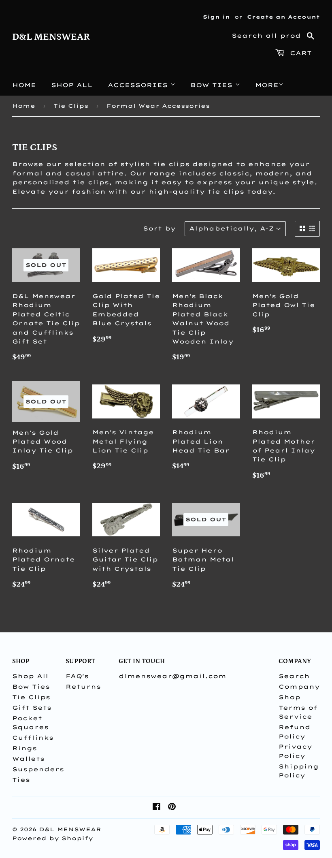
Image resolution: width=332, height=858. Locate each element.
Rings (24, 748)
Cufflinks (32, 737)
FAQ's (77, 676)
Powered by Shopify (52, 838)
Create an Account (283, 17)
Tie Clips (70, 105)
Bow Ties (212, 85)
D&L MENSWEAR (51, 37)
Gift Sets (31, 707)
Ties (21, 779)
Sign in (216, 17)
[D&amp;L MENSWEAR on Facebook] (156, 807)
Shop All (72, 85)
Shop (289, 697)
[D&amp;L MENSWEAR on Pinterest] (172, 807)
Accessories (139, 85)
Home (24, 85)
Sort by (159, 228)
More (267, 85)
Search (294, 676)
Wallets (28, 758)
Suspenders (38, 769)
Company (299, 686)
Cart (299, 53)
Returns (83, 686)
